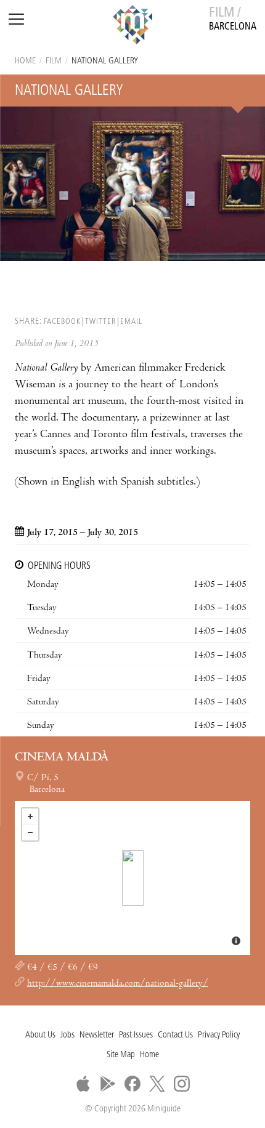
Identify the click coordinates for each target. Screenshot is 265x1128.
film (54, 61)
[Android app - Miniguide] (108, 1084)
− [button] (30, 832)
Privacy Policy (219, 1035)
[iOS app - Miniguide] (83, 1084)
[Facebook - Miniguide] (132, 1084)
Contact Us (175, 1035)
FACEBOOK (62, 322)
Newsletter (97, 1035)
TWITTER (100, 322)
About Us (40, 1035)
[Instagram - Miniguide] (182, 1084)
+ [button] (30, 816)
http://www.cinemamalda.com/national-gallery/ (117, 984)
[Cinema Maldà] (133, 878)
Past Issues (136, 1035)
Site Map (121, 1055)
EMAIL (131, 322)
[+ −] (132, 878)
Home (25, 61)
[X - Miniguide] (157, 1084)
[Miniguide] (132, 26)
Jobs (67, 1035)
